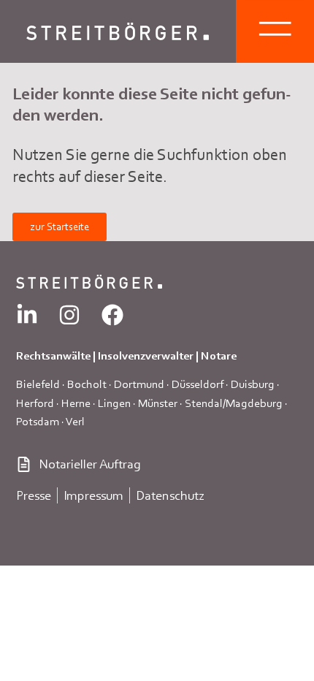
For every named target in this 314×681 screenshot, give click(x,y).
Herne (76, 403)
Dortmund (139, 384)
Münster (157, 403)
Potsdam (37, 421)
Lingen (114, 403)
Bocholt (87, 384)
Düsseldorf (197, 384)
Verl (75, 421)
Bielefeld (38, 384)
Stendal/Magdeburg (234, 403)
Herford (35, 403)
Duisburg (253, 384)
